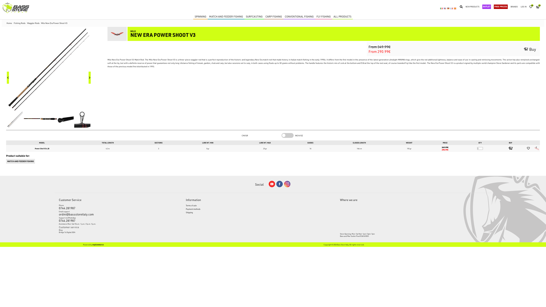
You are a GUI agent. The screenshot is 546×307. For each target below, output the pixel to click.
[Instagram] (287, 186)
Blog (61, 230)
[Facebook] (279, 186)
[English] (444, 8)
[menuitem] (106, 230)
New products (472, 6)
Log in (524, 6)
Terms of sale (191, 205)
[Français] (451, 8)
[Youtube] (272, 186)
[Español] (455, 8)
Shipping (189, 212)
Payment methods (193, 209)
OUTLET (486, 6)
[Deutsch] (448, 8)
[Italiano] (441, 8)
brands (514, 6)
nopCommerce (98, 244)
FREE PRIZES (500, 6)
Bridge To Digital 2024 (67, 232)
